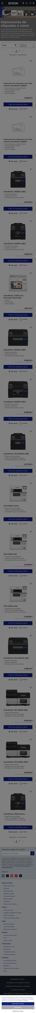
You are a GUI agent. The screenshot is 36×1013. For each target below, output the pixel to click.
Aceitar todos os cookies (18, 1003)
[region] (18, 1004)
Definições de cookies (18, 1011)
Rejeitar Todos (18, 1007)
